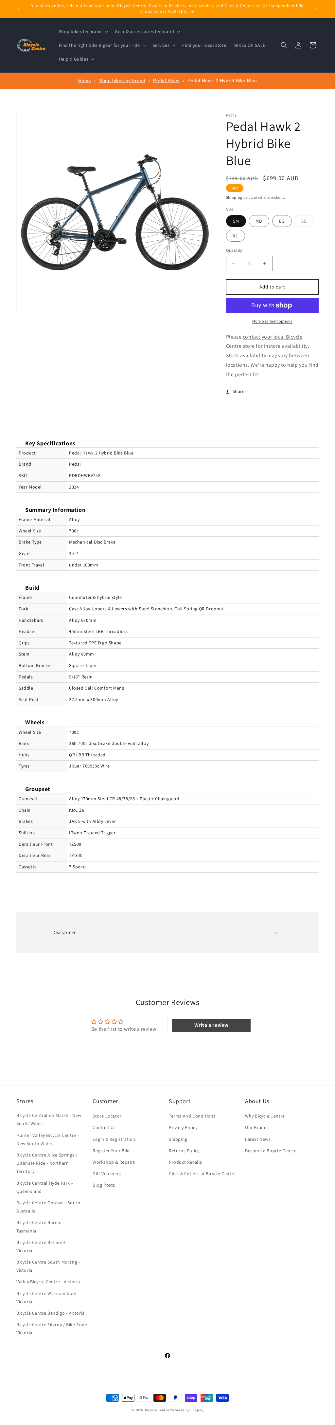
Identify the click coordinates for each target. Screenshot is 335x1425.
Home (84, 80)
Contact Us (104, 1127)
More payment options (272, 321)
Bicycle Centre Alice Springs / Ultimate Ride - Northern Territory (47, 1163)
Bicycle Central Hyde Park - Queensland (44, 1187)
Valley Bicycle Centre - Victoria (48, 1282)
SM (236, 221)
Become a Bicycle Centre (271, 1151)
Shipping (234, 197)
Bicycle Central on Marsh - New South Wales (48, 1119)
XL (235, 236)
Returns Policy (184, 1151)
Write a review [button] (211, 1025)
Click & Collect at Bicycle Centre (202, 1173)
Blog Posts (104, 1185)
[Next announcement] (316, 9)
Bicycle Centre (157, 1410)
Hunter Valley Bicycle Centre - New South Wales (47, 1139)
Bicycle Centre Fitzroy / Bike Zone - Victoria (53, 1329)
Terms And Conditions (192, 1116)
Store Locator (107, 1116)
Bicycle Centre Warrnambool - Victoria (47, 1297)
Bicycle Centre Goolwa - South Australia (48, 1207)
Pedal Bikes (166, 80)
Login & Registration (114, 1139)
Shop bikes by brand (122, 80)
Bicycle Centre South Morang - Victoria (48, 1266)
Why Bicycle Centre (265, 1116)
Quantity (234, 250)
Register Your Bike (112, 1151)
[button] (83, 31)
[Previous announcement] (18, 9)
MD (259, 221)
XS (307, 222)
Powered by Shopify (186, 1410)
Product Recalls (185, 1162)
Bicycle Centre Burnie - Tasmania (40, 1226)
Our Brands (257, 1127)
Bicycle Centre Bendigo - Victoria (50, 1313)
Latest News (258, 1139)
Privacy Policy (183, 1127)
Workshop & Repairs (114, 1162)
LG (282, 221)
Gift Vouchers (107, 1173)
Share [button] (239, 391)
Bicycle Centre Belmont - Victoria (42, 1246)
